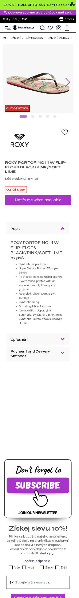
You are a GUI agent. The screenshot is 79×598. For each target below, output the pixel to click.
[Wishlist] (50, 28)
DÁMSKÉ (16, 37)
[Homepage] (4, 38)
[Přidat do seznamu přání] (64, 132)
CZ (24, 19)
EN (14, 19)
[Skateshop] (24, 27)
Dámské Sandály (58, 37)
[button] (23, 116)
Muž (31, 567)
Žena (49, 567)
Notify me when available (38, 199)
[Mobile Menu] (7, 28)
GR (5, 19)
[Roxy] (38, 140)
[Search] (42, 27)
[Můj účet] (58, 27)
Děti (64, 567)
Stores (69, 19)
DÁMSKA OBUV (34, 37)
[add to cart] (67, 28)
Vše (17, 567)
